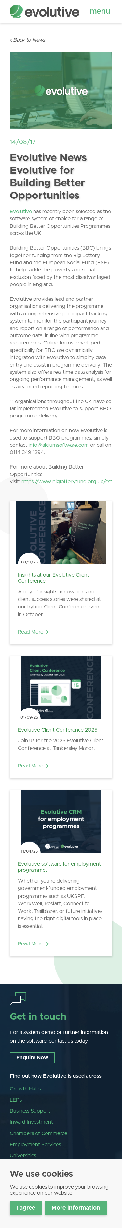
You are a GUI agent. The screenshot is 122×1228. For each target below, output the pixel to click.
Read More (30, 632)
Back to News (29, 40)
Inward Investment (31, 1122)
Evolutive (21, 211)
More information (75, 1208)
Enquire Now (32, 1057)
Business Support (30, 1111)
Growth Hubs (25, 1088)
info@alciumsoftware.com (59, 445)
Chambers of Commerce (38, 1133)
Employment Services (35, 1144)
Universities (23, 1155)
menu (100, 11)
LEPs (16, 1100)
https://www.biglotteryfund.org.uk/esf (66, 481)
